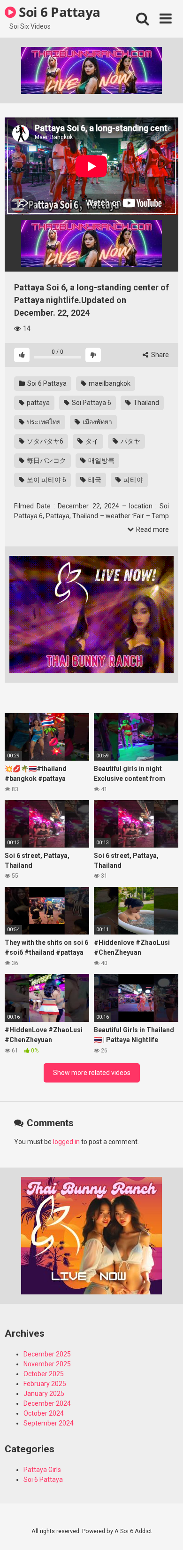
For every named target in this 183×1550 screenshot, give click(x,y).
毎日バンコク (45, 460)
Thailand (145, 402)
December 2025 (47, 1354)
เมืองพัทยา (96, 422)
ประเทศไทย (43, 422)
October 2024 (43, 1413)
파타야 (132, 479)
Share (159, 354)
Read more (152, 529)
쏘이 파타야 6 (45, 479)
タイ (91, 441)
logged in (66, 1141)
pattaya (37, 402)
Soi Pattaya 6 (90, 402)
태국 (94, 479)
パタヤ (129, 441)
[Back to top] (165, 1531)
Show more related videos (91, 1072)
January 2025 (43, 1393)
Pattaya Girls (42, 1469)
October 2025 (43, 1374)
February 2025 (44, 1383)
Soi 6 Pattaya (58, 12)
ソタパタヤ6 (44, 441)
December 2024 (47, 1403)
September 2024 (48, 1423)
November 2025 (47, 1364)
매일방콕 (100, 460)
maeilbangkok (108, 383)
